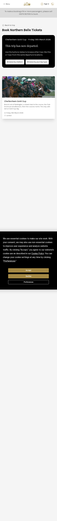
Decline (28, 276)
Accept (28, 270)
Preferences (28, 282)
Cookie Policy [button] (37, 253)
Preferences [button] (9, 261)
